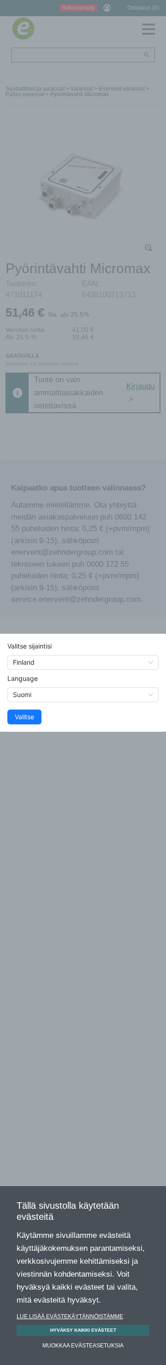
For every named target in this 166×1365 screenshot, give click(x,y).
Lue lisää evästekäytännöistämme (70, 1316)
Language (22, 678)
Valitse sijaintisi (29, 646)
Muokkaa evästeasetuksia (83, 1345)
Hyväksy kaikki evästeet (83, 1330)
